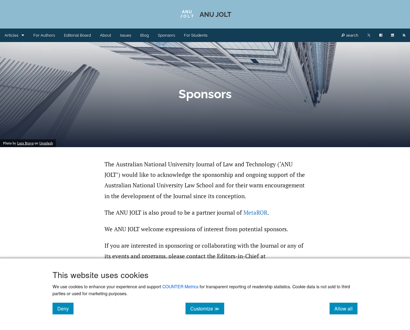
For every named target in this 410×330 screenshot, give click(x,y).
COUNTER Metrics (180, 286)
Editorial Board (77, 35)
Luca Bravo (25, 143)
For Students (195, 35)
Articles (11, 35)
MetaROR (255, 212)
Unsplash (46, 143)
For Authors (44, 35)
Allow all (345, 308)
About (105, 35)
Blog (144, 35)
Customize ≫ (207, 308)
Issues (125, 35)
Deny (65, 308)
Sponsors (166, 35)
